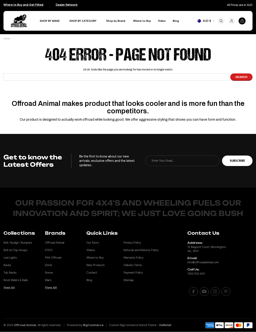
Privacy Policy (132, 242)
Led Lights (10, 257)
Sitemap (128, 280)
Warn (48, 280)
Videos (90, 250)
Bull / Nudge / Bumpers (17, 242)
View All (9, 287)
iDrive (48, 265)
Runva (49, 272)
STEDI (48, 250)
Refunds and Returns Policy (140, 250)
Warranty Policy (133, 257)
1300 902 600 (196, 274)
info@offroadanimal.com (203, 262)
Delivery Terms (132, 265)
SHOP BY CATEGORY (82, 20)
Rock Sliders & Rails (15, 280)
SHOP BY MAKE (50, 20)
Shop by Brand (115, 20)
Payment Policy (133, 272)
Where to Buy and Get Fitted (23, 5)
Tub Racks (10, 272)
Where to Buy (142, 20)
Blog (176, 20)
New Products (95, 265)
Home (6, 38)
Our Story (92, 242)
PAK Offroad (53, 257)
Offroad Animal (54, 242)
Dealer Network (66, 5)
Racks (7, 265)
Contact (91, 272)
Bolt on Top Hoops (15, 250)
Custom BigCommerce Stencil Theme (132, 325)
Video (162, 20)
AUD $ (207, 21)
